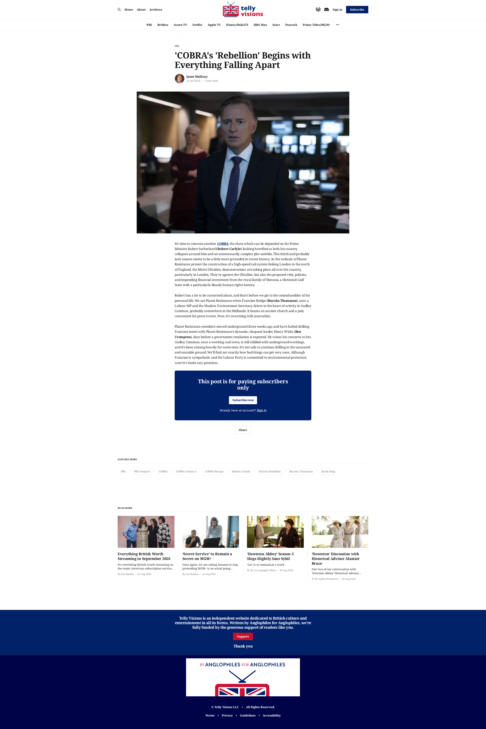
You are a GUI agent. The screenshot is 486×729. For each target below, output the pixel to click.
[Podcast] (318, 9)
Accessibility (272, 715)
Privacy (227, 715)
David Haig (328, 471)
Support (243, 636)
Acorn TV (180, 25)
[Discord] (326, 9)
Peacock (291, 25)
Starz (276, 25)
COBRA (163, 471)
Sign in (337, 9)
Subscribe (357, 9)
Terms (210, 715)
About (141, 9)
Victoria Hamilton (269, 471)
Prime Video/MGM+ (316, 25)
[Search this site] (119, 9)
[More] (338, 25)
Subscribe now (243, 400)
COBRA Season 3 (186, 471)
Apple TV (214, 25)
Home (129, 9)
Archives (155, 9)
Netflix (197, 25)
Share (243, 430)
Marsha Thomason (301, 471)
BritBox (162, 25)
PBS (149, 25)
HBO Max (260, 25)
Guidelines (248, 715)
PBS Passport (142, 471)
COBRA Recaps (214, 471)
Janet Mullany (196, 76)
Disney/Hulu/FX (237, 25)
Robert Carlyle (241, 471)
